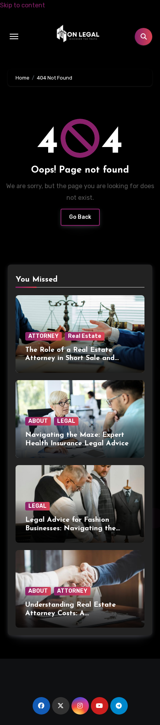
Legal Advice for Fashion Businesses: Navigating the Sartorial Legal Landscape (70, 528)
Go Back (80, 217)
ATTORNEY (43, 336)
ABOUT (38, 421)
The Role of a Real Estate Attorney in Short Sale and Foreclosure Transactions (70, 358)
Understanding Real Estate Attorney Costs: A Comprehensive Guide (70, 613)
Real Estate (84, 336)
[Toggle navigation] (14, 36)
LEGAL (66, 421)
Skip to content (22, 5)
